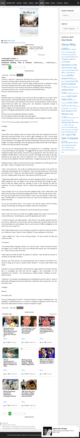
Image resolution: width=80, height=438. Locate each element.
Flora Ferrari (69, 67)
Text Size (20, 75)
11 (18, 67)
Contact (59, 3)
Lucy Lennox (72, 108)
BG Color (13, 75)
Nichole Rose (68, 122)
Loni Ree (71, 106)
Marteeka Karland (72, 117)
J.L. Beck (68, 72)
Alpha (42, 3)
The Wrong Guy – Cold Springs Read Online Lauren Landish (18, 426)
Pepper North (69, 129)
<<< (4, 67)
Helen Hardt (65, 70)
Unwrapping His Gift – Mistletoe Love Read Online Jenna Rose (19, 428)
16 (24, 67)
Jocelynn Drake (72, 87)
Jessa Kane (72, 81)
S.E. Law (68, 134)
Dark (36, 3)
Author (19, 3)
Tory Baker (68, 147)
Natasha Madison (67, 120)
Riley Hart (72, 132)
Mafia (47, 3)
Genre (25, 3)
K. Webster (71, 93)
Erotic (53, 3)
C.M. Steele (69, 52)
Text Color (5, 75)
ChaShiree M (13, 43)
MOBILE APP (11, 3)
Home (3, 3)
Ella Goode (72, 57)
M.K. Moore (21, 43)
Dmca (66, 3)
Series (31, 3)
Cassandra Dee (67, 54)
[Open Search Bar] (78, 3)
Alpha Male (11, 41)
